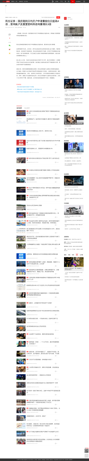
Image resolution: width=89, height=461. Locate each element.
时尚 (73, 254)
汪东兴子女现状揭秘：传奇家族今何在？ (40, 359)
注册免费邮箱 (78, 1)
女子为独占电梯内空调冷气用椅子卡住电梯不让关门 (44, 431)
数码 (65, 254)
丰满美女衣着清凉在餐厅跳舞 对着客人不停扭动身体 (44, 170)
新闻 (14, 17)
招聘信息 (43, 459)
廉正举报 (66, 459)
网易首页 (13, 1)
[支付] (65, 1)
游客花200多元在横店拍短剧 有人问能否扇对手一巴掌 (42, 383)
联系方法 (39, 459)
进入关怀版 (26, 1)
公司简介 (35, 459)
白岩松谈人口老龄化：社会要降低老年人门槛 (74, 260)
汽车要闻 (66, 203)
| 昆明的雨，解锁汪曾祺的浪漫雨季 (73, 246)
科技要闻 (66, 174)
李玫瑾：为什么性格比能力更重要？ (72, 257)
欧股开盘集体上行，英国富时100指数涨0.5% (40, 148)
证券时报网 (19, 27)
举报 (59, 27)
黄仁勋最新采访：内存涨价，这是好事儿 (73, 160)
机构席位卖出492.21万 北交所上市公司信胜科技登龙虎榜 (43, 285)
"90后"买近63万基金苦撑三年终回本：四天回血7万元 (29, 91)
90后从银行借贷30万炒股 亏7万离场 (25, 86)
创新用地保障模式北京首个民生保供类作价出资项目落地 (43, 310)
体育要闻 (66, 77)
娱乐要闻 (66, 113)
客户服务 (47, 459)
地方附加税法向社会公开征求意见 (36, 326)
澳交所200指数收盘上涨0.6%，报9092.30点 (39, 131)
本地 (69, 254)
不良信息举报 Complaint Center (59, 459)
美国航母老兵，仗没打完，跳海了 (36, 416)
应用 (16, 1)
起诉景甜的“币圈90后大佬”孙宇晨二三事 (73, 158)
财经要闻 (66, 141)
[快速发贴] (10, 35)
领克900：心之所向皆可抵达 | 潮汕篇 (72, 228)
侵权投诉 (70, 459)
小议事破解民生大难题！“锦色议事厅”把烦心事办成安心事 (43, 244)
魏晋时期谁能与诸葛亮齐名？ (71, 266)
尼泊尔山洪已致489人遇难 (34, 205)
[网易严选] (61, 1)
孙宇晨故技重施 (68, 125)
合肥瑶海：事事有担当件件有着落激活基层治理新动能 (42, 254)
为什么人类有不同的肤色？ (70, 263)
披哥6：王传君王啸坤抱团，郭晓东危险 (73, 128)
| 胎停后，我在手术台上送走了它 (72, 239)
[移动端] (53, 1)
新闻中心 (11, 17)
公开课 (81, 254)
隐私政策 (51, 459)
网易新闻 (69, 17)
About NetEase (31, 459)
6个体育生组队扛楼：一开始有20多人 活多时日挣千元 (42, 318)
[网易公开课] (57, 1)
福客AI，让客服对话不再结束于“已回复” (40, 303)
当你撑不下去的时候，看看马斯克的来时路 (41, 334)
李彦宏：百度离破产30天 (70, 269)
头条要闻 (66, 25)
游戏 (77, 254)
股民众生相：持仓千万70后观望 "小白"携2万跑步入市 (29, 89)
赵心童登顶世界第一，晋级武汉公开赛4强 (39, 375)
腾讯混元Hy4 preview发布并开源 (71, 187)
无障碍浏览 (21, 1)
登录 (73, 1)
